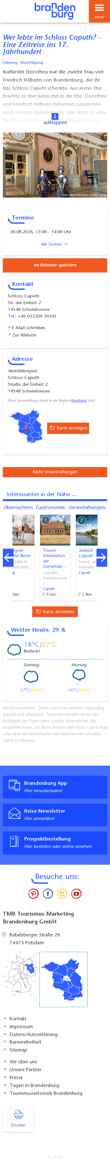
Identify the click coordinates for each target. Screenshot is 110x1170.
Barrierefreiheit (25, 1042)
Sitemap (18, 1050)
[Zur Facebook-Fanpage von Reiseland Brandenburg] (48, 895)
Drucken (18, 1126)
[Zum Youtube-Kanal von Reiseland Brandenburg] (76, 895)
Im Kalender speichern (55, 265)
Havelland (79, 401)
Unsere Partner (25, 1070)
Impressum (21, 1027)
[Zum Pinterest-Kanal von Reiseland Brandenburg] (34, 895)
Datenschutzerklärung (34, 1034)
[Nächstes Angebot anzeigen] (101, 558)
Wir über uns (23, 1062)
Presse (16, 1078)
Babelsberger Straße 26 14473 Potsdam (35, 939)
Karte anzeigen (71, 428)
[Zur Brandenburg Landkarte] (45, 982)
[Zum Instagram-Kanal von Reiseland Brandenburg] (62, 895)
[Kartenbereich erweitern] (101, 511)
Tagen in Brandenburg (34, 1085)
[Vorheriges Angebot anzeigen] (8, 558)
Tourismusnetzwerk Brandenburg (46, 1093)
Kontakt (18, 1019)
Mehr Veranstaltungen (55, 472)
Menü (99, 17)
